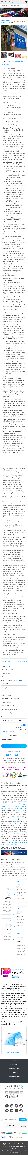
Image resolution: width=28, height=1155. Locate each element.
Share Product (23, 661)
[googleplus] (3, 1133)
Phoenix (24, 806)
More (22, 61)
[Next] (25, 38)
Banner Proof (5, 717)
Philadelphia (5, 808)
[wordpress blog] (21, 1110)
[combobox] (14, 669)
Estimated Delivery (6, 739)
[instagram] (11, 1106)
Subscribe (23, 1119)
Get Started (14, 746)
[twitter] (16, 1106)
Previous (2, 1040)
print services (10, 834)
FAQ (7, 64)
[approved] (20, 1137)
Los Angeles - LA (20, 803)
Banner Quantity (6, 673)
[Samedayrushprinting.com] (9, 2)
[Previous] (2, 38)
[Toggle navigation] (2, 2)
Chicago (3, 804)
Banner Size (4, 666)
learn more (16, 821)
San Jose (17, 808)
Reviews (17, 61)
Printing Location (6, 687)
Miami (11, 808)
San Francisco (11, 804)
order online (13, 840)
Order (3, 789)
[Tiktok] (21, 1106)
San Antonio (14, 806)
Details (4, 61)
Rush (3, 64)
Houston (19, 804)
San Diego (23, 808)
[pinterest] (16, 1110)
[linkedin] (11, 1110)
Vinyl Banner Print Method (9, 709)
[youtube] (7, 1110)
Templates (10, 61)
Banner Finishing (6, 702)
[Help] (9, 666)
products (20, 834)
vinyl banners (7, 81)
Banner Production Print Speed (10, 680)
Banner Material (6, 695)
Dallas (24, 804)
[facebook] (7, 1106)
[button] (11, 739)
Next (26, 1040)
